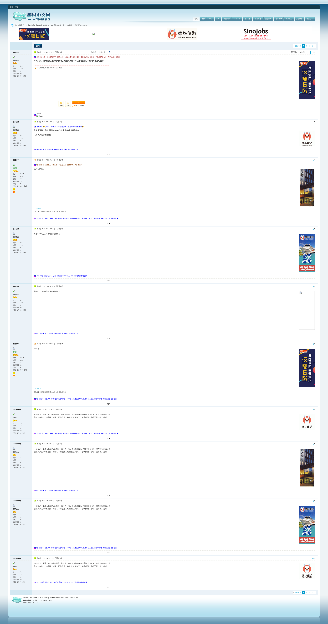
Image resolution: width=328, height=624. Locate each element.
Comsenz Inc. (73, 598)
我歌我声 (268, 19)
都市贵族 (16, 60)
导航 (210, 19)
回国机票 (227, 19)
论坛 (196, 19)
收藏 (61, 105)
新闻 (217, 19)
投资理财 (258, 19)
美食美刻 (289, 19)
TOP (108, 154)
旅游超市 (310, 19)
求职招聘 (31, 25)
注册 (11, 7)
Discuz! (34, 598)
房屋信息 (247, 19)
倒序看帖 (294, 52)
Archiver (44, 600)
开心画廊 (279, 19)
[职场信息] (38, 61)
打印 (94, 52)
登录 (16, 7)
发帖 (38, 46)
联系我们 (36, 600)
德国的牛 (16, 160)
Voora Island (54, 598)
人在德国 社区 (19, 25)
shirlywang (17, 409)
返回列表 (298, 46)
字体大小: (102, 52)
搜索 (203, 19)
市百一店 (237, 19)
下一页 (311, 46)
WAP (50, 600)
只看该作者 (58, 52)
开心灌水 (299, 19)
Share (38, 113)
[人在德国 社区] (31, 20)
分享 (68, 105)
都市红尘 (16, 52)
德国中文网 (27, 600)
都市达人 (16, 417)
